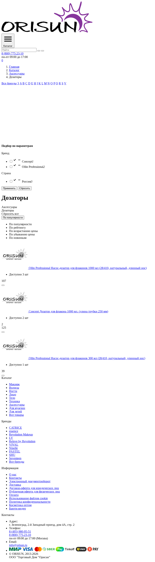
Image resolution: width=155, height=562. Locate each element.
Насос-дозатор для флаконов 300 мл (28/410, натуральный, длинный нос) (98, 358)
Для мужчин (17, 408)
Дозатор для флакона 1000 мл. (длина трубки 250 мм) (74, 311)
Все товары (16, 414)
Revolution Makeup (21, 434)
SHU (12, 454)
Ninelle (13, 448)
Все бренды (9, 83)
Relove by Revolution (22, 441)
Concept (34, 311)
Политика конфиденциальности (29, 501)
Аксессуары (17, 73)
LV (11, 437)
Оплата (14, 494)
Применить (9, 188)
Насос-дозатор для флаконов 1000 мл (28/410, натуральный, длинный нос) (99, 268)
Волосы (14, 387)
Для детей (15, 411)
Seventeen (15, 458)
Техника (14, 401)
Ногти (13, 391)
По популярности (13, 217)
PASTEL (14, 451)
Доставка (15, 484)
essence (13, 431)
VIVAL (13, 444)
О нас (12, 474)
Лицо (12, 394)
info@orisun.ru (18, 545)
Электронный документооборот (29, 481)
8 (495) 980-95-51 (20, 531)
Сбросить (24, 188)
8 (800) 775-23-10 (12, 53)
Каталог (14, 70)
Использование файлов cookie (28, 498)
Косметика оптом (20, 505)
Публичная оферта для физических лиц (34, 491)
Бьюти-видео (17, 508)
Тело (12, 397)
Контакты (15, 478)
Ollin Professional (40, 268)
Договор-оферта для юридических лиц (34, 488)
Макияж (14, 384)
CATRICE (15, 427)
